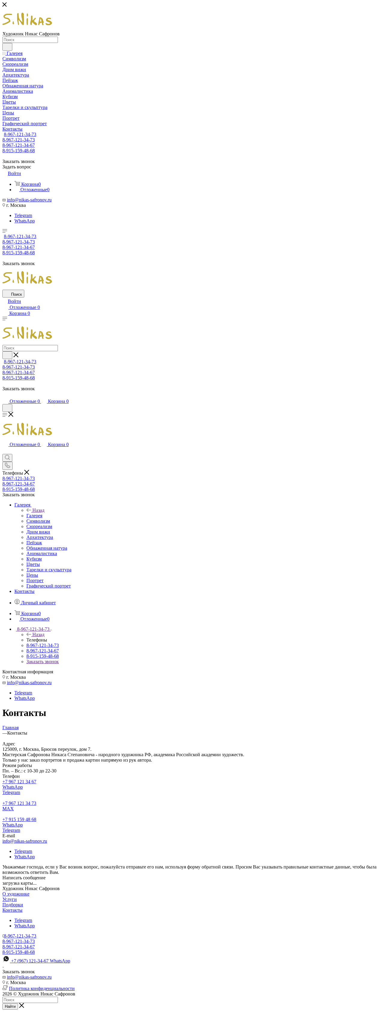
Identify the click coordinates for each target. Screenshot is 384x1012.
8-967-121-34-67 (18, 145)
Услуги (9, 899)
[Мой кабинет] (5, 395)
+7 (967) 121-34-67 (40, 960)
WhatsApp (24, 220)
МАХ (8, 808)
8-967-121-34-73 (20, 134)
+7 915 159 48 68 (19, 819)
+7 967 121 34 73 (19, 803)
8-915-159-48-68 (18, 150)
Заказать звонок (42, 661)
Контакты (12, 910)
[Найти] (7, 47)
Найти (10, 1006)
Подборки (12, 904)
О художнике (15, 893)
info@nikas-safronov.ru (29, 199)
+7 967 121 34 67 (19, 781)
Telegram (23, 215)
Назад (38, 510)
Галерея (34, 515)
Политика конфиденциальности (42, 988)
